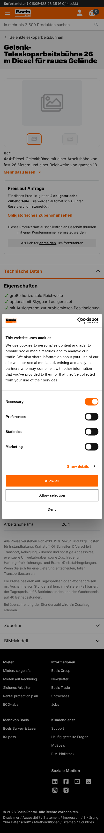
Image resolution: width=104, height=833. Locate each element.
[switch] (91, 417)
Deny (52, 509)
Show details (78, 466)
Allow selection (52, 495)
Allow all (52, 481)
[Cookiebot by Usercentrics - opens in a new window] (77, 321)
